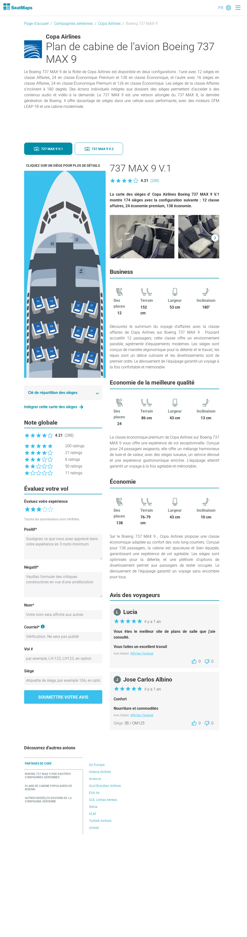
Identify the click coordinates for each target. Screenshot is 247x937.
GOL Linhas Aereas (103, 800)
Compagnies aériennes (73, 23)
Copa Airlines (109, 23)
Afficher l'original (141, 653)
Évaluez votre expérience (46, 501)
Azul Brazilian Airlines (105, 786)
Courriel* (32, 627)
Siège (29, 671)
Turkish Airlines (100, 821)
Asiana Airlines (100, 772)
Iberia (93, 807)
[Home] (17, 7)
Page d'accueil (36, 23)
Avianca (95, 779)
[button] (134, 181)
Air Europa (97, 765)
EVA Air (94, 793)
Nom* (29, 605)
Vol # (28, 649)
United (94, 828)
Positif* (30, 529)
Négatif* (31, 567)
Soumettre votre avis (63, 697)
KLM (92, 814)
